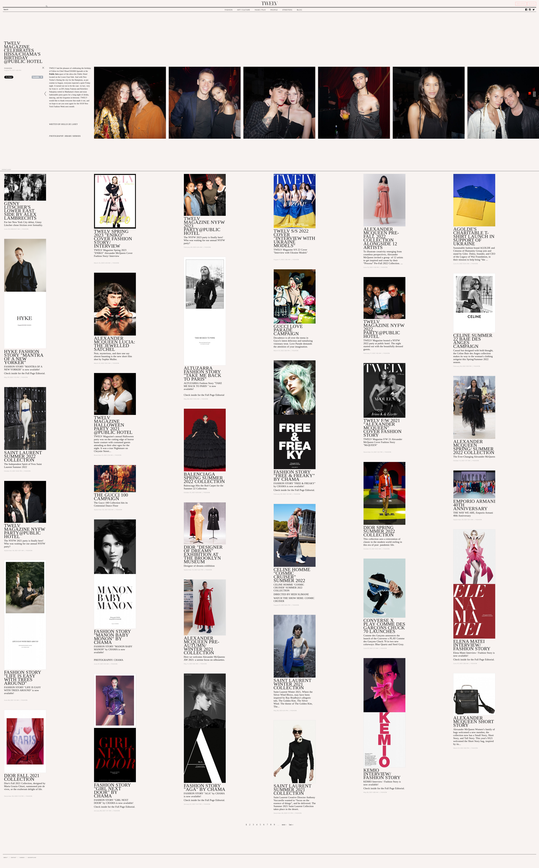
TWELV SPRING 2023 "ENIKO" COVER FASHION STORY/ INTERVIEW (113, 239)
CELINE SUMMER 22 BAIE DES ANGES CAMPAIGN (472, 341)
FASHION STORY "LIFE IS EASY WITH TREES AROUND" (22, 678)
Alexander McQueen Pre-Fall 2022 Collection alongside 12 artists (381, 238)
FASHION (228, 10)
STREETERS (287, 10)
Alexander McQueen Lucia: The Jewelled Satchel (114, 344)
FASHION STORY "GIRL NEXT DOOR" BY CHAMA (112, 790)
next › (284, 825)
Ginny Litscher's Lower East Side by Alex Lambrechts (20, 211)
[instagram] (530, 10)
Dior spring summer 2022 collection (379, 531)
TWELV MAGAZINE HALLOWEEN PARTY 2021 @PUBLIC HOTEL (113, 425)
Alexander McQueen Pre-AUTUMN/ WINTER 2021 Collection (201, 645)
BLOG (299, 10)
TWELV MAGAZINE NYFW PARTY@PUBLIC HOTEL (24, 531)
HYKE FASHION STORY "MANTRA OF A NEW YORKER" (23, 357)
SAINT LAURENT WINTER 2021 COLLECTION (292, 684)
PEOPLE (274, 10)
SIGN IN (532, 4)
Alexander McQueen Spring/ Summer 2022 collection (473, 447)
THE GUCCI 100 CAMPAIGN (111, 496)
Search (6, 9)
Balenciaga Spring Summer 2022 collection (204, 478)
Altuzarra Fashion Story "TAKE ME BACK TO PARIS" (202, 373)
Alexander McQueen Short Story (473, 721)
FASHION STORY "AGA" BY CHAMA (204, 787)
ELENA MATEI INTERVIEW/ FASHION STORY (471, 645)
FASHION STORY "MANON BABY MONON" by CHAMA (112, 637)
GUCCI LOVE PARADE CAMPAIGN (288, 330)
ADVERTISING (32, 857)
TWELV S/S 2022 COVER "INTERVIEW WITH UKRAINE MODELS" (294, 238)
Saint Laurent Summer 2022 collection (23, 456)
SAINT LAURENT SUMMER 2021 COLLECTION (292, 789)
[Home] (269, 3)
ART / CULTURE (243, 10)
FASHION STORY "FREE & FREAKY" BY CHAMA (294, 475)
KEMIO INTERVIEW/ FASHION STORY (382, 774)
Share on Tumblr (37, 77)
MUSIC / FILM (260, 10)
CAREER (22, 857)
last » (291, 825)
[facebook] (526, 10)
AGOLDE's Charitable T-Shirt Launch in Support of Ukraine (474, 236)
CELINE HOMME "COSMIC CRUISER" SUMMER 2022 (292, 575)
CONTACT (13, 857)
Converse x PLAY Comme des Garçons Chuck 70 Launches (384, 626)
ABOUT (5, 857)
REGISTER (521, 4)
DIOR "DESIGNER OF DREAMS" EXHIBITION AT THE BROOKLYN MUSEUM (203, 554)
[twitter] (534, 10)
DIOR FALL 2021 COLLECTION (21, 777)
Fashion (8, 68)
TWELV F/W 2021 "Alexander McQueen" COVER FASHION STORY (382, 428)
